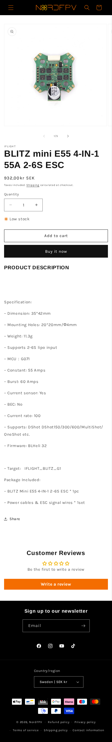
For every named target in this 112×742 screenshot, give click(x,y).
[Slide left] (44, 136)
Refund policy (58, 722)
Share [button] (15, 519)
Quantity (11, 194)
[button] (11, 8)
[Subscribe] (83, 625)
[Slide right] (68, 136)
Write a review (56, 584)
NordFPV (35, 722)
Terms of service (26, 730)
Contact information (88, 730)
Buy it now (56, 251)
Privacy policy (85, 722)
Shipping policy (56, 730)
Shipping (32, 185)
